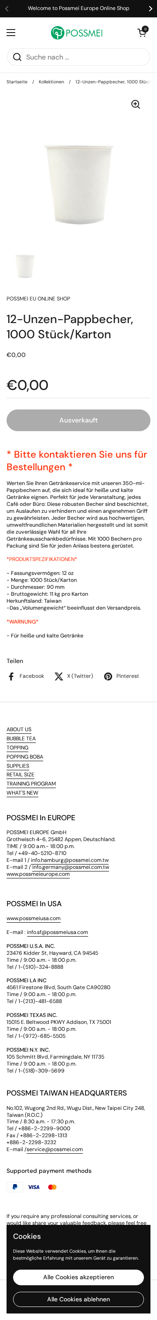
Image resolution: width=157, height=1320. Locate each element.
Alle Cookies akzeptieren (78, 1277)
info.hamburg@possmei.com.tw (70, 860)
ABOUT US (19, 729)
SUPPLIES (18, 765)
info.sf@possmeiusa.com (57, 932)
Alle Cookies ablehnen (78, 1299)
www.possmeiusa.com (34, 918)
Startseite (17, 82)
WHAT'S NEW (22, 792)
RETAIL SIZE (20, 774)
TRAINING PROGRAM (31, 783)
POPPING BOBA (25, 756)
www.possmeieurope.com (38, 874)
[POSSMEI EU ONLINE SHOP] (76, 32)
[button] (141, 32)
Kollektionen (51, 82)
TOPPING (17, 747)
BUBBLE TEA (21, 738)
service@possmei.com (55, 1149)
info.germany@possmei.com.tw (70, 867)
